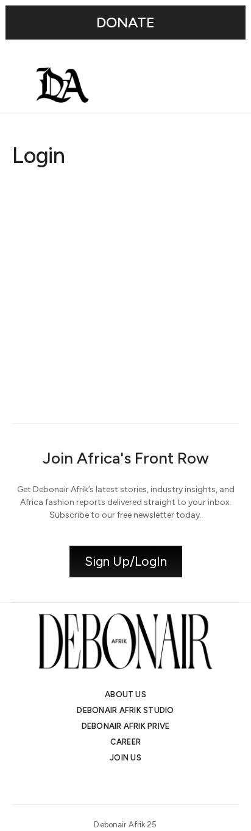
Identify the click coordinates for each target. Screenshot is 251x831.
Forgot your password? (125, 386)
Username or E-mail (54, 198)
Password (33, 256)
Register (184, 349)
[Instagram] (93, 783)
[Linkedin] (136, 783)
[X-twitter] (114, 783)
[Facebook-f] (158, 783)
